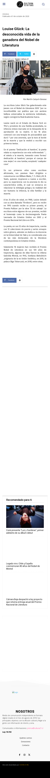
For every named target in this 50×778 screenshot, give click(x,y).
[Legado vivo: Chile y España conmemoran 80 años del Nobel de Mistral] (25, 550)
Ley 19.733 (6, 732)
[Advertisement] (25, 391)
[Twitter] (29, 755)
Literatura (5, 14)
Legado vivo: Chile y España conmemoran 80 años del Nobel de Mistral (23, 566)
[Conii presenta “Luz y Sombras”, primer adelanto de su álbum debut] (25, 516)
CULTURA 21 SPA (24, 765)
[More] (34, 54)
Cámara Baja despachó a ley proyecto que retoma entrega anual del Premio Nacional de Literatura (24, 602)
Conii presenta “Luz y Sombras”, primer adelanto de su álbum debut (25, 531)
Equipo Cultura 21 (22, 59)
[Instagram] (24, 755)
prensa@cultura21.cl (35, 728)
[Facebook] (19, 755)
